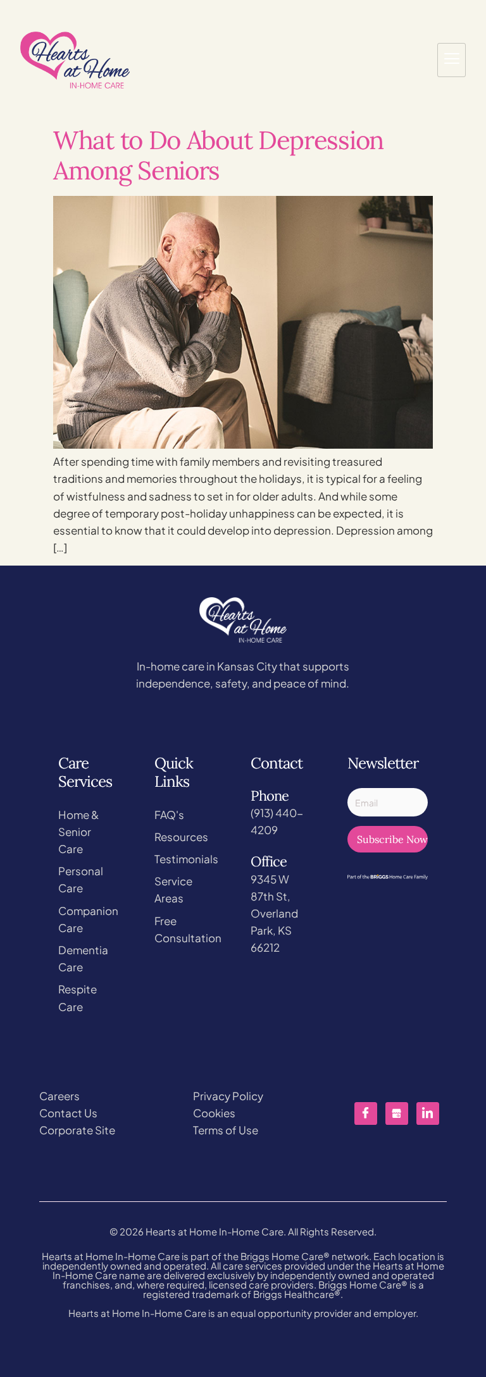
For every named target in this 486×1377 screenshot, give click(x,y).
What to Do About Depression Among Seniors (218, 155)
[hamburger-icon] (451, 60)
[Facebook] (365, 1113)
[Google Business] (396, 1113)
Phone (270, 795)
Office (269, 861)
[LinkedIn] (427, 1113)
